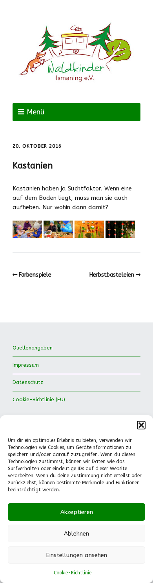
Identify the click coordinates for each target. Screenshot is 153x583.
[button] (141, 425)
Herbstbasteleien (111, 275)
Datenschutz (28, 382)
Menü (35, 112)
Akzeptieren (76, 512)
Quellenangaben (33, 348)
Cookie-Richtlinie (72, 573)
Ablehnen (76, 533)
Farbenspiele (35, 275)
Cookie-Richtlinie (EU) (39, 399)
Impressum (26, 365)
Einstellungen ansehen (76, 555)
